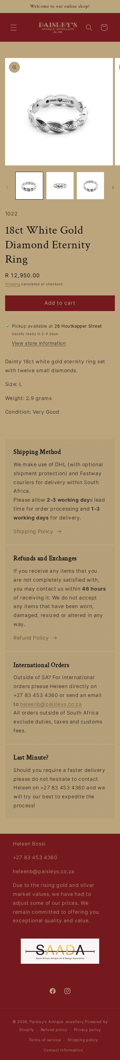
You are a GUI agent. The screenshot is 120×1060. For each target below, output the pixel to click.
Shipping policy (83, 1040)
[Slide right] (113, 187)
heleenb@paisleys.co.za (51, 704)
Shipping (12, 284)
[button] (13, 27)
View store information (39, 343)
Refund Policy (31, 638)
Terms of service (45, 1040)
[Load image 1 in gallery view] (29, 185)
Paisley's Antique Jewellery (56, 1022)
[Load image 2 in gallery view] (60, 185)
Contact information (63, 1050)
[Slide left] (7, 187)
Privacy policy (87, 1029)
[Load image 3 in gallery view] (90, 185)
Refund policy (54, 1029)
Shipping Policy (33, 531)
